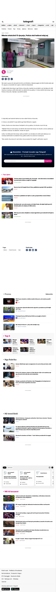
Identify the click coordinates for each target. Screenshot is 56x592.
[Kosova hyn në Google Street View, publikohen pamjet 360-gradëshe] (7, 189)
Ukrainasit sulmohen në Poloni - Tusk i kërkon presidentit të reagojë (33, 435)
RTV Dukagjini (6, 576)
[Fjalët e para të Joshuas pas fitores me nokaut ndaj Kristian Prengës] (24, 341)
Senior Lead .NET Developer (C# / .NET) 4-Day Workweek (26, 478)
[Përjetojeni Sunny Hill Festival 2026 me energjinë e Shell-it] (9, 318)
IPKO (19, 302)
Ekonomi (22, 25)
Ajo (52, 25)
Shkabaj (15, 579)
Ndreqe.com (8, 579)
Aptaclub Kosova (21, 311)
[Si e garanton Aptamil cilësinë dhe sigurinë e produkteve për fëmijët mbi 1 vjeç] (9, 310)
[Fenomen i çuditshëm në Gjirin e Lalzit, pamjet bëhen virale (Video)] (7, 198)
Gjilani (36, 29)
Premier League (17, 182)
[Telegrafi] (28, 22)
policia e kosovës (12, 250)
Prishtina (4, 29)
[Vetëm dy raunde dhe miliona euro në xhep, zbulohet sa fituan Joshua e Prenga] (7, 349)
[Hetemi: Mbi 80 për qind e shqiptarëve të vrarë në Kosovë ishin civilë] (9, 366)
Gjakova (24, 29)
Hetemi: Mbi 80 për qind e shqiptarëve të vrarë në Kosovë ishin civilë (33, 364)
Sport (34, 25)
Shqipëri (16, 197)
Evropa (17, 431)
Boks (17, 516)
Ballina (3, 25)
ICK (3, 579)
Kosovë (15, 189)
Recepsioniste (40, 476)
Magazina (41, 25)
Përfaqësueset (17, 216)
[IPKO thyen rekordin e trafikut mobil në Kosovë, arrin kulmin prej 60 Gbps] (9, 301)
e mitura (5, 250)
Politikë (17, 499)
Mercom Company (22, 326)
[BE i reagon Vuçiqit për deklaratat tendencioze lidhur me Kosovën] (9, 507)
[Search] (3, 22)
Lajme (9, 25)
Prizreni (10, 29)
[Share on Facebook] (3, 79)
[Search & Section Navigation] (53, 22)
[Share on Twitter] (6, 79)
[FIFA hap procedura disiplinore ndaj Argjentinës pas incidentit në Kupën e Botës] (7, 215)
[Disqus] (28, 274)
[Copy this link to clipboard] (12, 79)
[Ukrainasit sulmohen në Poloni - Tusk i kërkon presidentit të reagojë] (9, 438)
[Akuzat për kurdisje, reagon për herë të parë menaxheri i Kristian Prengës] (9, 515)
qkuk (19, 250)
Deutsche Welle (15, 576)
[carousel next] (52, 467)
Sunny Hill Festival (21, 318)
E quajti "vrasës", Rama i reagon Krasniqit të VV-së (29, 538)
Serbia (17, 421)
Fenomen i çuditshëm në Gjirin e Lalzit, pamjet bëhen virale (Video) (32, 195)
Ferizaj (18, 29)
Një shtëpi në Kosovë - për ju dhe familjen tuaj (27, 324)
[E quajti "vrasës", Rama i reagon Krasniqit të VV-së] (9, 541)
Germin (4, 582)
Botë (15, 25)
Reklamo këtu (49, 294)
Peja (14, 29)
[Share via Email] (9, 79)
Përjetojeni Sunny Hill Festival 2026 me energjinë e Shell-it (31, 316)
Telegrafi (11, 71)
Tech (28, 25)
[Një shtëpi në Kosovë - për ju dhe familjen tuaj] (9, 327)
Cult (48, 25)
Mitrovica (30, 29)
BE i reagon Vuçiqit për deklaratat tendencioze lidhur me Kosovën (33, 504)
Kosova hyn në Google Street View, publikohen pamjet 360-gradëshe (33, 187)
